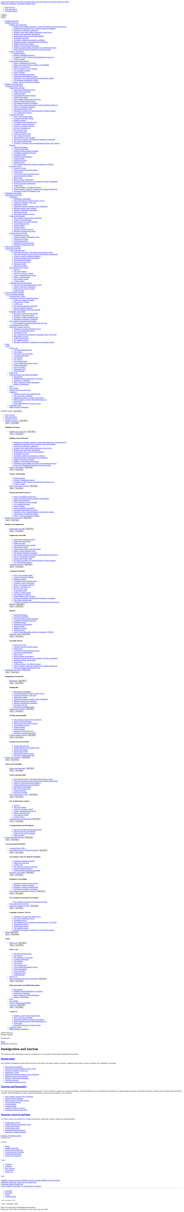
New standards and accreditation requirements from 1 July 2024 (35, 334)
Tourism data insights (21, 241)
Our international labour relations (25, 95)
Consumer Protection (16, 115)
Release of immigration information (25, 210)
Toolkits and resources (21, 338)
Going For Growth (20, 168)
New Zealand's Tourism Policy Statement (27, 218)
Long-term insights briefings (23, 176)
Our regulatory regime (21, 279)
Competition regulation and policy (25, 153)
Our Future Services (20, 212)
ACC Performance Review (23, 113)
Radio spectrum (19, 290)
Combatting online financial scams (25, 122)
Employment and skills (17, 88)
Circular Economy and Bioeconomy (26, 170)
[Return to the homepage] (18, 4)
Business (12, 145)
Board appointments (20, 365)
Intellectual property (20, 160)
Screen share (18, 401)
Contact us (13, 392)
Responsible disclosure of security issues (27, 403)
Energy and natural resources (19, 61)
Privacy (7, 1195)
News (11, 386)
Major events (18, 178)
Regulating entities (20, 155)
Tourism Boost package (21, 224)
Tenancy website (19, 59)
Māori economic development (24, 180)
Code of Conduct (19, 367)
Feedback (8, 1166)
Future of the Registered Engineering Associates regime (32, 49)
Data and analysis (11, 9)
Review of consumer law (22, 128)
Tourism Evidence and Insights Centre (26, 237)
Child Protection (19, 371)
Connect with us (19, 281)
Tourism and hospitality (17, 216)
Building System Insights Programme (26, 46)
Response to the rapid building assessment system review (33, 32)
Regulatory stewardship (17, 312)
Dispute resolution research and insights (27, 310)
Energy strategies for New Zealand (25, 69)
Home (3, 1042)
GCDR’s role (18, 304)
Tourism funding (19, 225)
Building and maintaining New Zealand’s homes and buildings (35, 28)
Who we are (13, 348)
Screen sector (18, 185)
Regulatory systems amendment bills (26, 317)
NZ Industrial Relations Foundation (25, 103)
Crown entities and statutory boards (25, 363)
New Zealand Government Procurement (22, 321)
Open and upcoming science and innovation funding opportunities (36, 254)
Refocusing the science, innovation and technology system (33, 252)
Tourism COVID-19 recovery (24, 229)
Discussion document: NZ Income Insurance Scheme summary (35, 111)
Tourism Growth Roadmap (23, 220)
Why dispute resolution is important (25, 306)
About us (17, 269)
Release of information (21, 384)
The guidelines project (21, 340)
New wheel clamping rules (23, 141)
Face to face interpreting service (24, 331)
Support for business (20, 147)
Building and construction (18, 25)
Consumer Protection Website (24, 118)
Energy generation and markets (24, 74)
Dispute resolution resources (23, 308)
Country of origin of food (22, 134)
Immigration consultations (22, 199)
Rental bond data (19, 53)
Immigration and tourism (13, 1154)
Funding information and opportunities (27, 258)
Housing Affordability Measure (24, 55)
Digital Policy (18, 172)
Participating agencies (21, 336)
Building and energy (12, 1148)
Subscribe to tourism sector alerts (25, 231)
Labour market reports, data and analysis (27, 99)
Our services (18, 359)
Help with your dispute (21, 302)
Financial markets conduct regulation (26, 151)
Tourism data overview (21, 235)
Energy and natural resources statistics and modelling (31, 65)
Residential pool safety (21, 38)
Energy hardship (19, 72)
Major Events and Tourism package (25, 222)
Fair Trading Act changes (22, 136)
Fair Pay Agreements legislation (24, 107)
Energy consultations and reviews (25, 63)
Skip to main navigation (23, 2)
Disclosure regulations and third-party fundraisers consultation (34, 139)
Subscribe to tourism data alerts (24, 245)
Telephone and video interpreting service (27, 329)
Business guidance (20, 120)
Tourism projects (19, 227)
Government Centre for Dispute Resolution (23, 298)
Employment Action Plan (22, 92)
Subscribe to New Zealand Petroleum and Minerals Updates (34, 78)
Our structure (18, 352)
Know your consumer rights (23, 116)
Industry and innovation (22, 277)
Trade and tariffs (19, 159)
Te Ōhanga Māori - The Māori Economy (27, 187)
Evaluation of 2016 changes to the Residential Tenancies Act (34, 57)
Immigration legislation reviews (24, 214)
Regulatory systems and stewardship (26, 313)
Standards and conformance (23, 157)
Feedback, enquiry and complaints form (27, 394)
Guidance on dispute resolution (24, 300)
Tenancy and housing (16, 51)
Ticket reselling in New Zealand (24, 137)
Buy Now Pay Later (20, 130)
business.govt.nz (19, 162)
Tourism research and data (18, 233)
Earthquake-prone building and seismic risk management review (35, 48)
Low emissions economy (22, 71)
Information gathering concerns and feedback (29, 398)
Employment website (21, 97)
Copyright (8, 1191)
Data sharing (18, 377)
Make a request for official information (27, 382)
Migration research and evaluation (25, 208)
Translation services (20, 333)
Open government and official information (23, 375)
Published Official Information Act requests (28, 378)
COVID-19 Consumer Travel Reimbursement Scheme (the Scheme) (36, 143)
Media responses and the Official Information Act (30, 400)
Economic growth (15, 166)
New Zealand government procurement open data (30, 323)
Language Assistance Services (19, 327)
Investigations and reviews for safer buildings (29, 36)
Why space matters (20, 271)
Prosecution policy (20, 369)
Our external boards (20, 361)
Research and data (20, 264)
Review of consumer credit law (24, 126)
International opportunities (22, 260)
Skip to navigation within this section (56, 2)
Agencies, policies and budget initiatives (27, 256)
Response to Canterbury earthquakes (26, 30)
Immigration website (20, 204)
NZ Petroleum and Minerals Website (26, 80)
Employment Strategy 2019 (23, 109)
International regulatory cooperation (26, 319)
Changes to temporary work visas (25, 203)
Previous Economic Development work (27, 191)
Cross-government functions (14, 1152)
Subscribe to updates (20, 266)
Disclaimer (8, 1193)
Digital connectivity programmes (25, 287)
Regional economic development (25, 183)
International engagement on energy (26, 76)
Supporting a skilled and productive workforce (29, 40)
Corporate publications (21, 356)
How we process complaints (23, 396)
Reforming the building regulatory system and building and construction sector (40, 27)
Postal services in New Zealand (24, 289)
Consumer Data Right (21, 149)
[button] (92, 1138)
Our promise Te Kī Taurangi (23, 354)
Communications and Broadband (20, 283)
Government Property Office (19, 325)
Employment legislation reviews (24, 90)
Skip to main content (8, 2)
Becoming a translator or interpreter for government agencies (34, 342)
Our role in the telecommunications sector (28, 285)
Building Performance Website (24, 44)
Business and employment (14, 1150)
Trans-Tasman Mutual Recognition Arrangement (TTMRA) (34, 164)
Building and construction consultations (27, 34)
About (7, 1146)
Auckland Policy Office (17, 296)
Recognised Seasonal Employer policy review (29, 201)
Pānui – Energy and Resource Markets (27, 82)
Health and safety (19, 93)
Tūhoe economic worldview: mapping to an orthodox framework (35, 189)
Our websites (13, 388)
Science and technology (13, 1156)
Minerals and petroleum (21, 67)
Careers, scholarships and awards (25, 275)
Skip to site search (38, 2)
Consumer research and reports (24, 124)
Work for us (13, 373)
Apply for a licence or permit (23, 273)
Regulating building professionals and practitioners (31, 42)
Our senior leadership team (23, 350)
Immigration (13, 197)
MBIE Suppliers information (19, 407)
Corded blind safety (20, 132)
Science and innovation (17, 250)
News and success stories (22, 262)
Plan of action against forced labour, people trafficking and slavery (36, 105)
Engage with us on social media (20, 390)
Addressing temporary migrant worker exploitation (31, 206)
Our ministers (18, 357)
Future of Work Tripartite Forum (24, 101)
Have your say (10, 7)
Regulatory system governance (24, 315)
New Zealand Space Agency (19, 268)
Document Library (11, 11)
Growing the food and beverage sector (26, 174)
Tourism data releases (21, 239)
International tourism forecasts (24, 243)
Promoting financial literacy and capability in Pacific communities (36, 181)
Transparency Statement (22, 380)
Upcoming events (15, 405)
